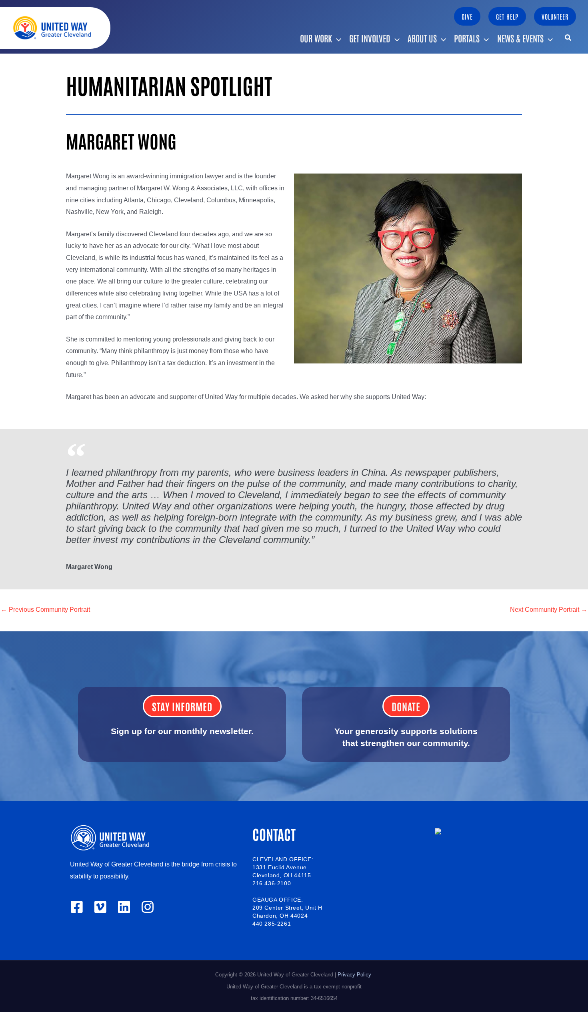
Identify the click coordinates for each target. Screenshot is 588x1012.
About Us (422, 38)
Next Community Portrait (548, 609)
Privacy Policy (355, 975)
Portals (467, 38)
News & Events (520, 38)
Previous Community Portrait (45, 609)
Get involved (369, 38)
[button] (467, 16)
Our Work (316, 38)
